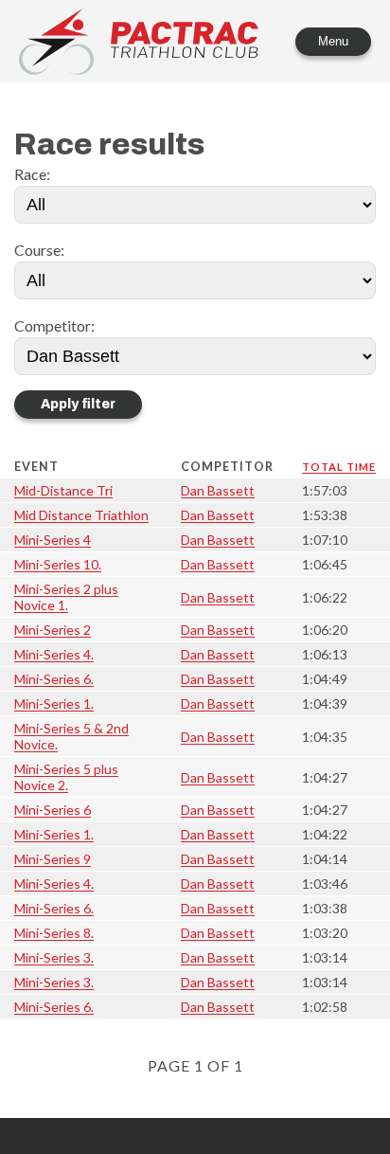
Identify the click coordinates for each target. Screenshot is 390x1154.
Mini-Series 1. (54, 703)
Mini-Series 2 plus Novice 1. (66, 597)
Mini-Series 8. (54, 933)
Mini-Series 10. (57, 564)
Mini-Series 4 (52, 540)
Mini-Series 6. (54, 679)
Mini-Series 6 (52, 810)
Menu (333, 41)
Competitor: (54, 325)
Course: (39, 250)
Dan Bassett (218, 490)
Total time (339, 466)
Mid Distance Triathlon (81, 515)
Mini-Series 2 (52, 630)
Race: (32, 174)
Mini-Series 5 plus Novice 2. (66, 777)
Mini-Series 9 (52, 859)
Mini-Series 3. (54, 957)
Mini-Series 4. (54, 654)
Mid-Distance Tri (63, 490)
